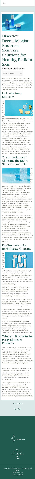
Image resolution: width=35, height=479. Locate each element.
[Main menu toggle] (31, 3)
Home (17, 449)
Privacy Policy (17, 452)
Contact (17, 458)
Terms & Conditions (18, 454)
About (17, 456)
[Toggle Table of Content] (19, 73)
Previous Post (17, 404)
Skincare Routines (7, 68)
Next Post (17, 409)
